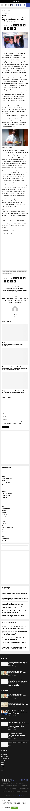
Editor (5, 21)
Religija (4, 523)
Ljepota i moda (6, 508)
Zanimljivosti (5, 538)
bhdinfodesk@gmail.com (18, 795)
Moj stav (4, 510)
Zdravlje (4, 540)
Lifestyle (4, 504)
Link (3, 506)
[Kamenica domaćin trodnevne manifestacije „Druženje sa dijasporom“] (4, 704)
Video (3, 536)
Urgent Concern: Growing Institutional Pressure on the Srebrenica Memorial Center (18, 744)
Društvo (4, 15)
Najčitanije (4, 514)
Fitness (4, 489)
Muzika (4, 512)
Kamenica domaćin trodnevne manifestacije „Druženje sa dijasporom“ (18, 703)
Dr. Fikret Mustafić (21, 271)
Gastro (4, 491)
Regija (3, 521)
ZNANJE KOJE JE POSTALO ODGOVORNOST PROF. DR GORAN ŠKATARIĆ (16, 735)
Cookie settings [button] (6, 807)
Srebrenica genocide (7, 527)
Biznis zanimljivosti (7, 478)
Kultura (4, 501)
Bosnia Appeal (5, 480)
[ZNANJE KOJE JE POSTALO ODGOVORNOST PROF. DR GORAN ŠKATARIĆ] (4, 735)
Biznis (3, 476)
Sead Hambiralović (7, 273)
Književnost (5, 499)
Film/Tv (4, 486)
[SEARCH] (26, 546)
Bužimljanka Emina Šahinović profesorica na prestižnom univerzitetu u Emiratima (14, 633)
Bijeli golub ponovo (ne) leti (9, 271)
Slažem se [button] (14, 807)
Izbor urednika (6, 495)
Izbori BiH (4, 497)
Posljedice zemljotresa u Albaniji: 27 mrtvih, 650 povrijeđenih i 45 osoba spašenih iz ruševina (14, 391)
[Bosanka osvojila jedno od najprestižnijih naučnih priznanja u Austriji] (4, 673)
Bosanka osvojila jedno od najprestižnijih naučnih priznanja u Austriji (17, 672)
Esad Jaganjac (5, 647)
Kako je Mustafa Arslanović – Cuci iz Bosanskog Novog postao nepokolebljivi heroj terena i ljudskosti (18, 712)
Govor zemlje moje (7, 493)
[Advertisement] (15, 251)
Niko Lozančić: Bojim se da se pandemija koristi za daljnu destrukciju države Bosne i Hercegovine (15, 300)
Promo (4, 519)
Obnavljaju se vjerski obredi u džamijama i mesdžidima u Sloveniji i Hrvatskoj (15, 290)
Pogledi (4, 516)
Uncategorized (6, 534)
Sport (3, 525)
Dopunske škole (6, 482)
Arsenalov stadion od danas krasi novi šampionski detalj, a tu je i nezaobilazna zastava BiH (14, 594)
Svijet (3, 529)
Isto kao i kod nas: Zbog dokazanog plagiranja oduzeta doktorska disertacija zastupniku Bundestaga (13, 344)
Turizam (4, 531)
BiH (3, 471)
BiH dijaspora (5, 474)
